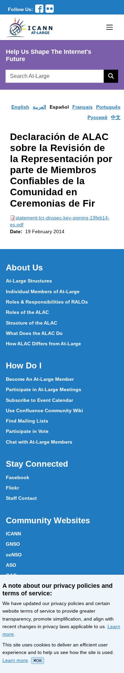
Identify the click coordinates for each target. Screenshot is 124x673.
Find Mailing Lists (27, 421)
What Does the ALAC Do (34, 333)
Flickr (12, 488)
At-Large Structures (29, 281)
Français (82, 107)
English (20, 107)
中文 (116, 117)
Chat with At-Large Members (39, 442)
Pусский (97, 117)
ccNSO (14, 554)
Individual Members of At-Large (43, 291)
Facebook (17, 477)
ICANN (13, 533)
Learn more (15, 660)
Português (108, 107)
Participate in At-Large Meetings (43, 389)
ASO (11, 565)
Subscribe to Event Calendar (39, 400)
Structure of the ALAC (31, 323)
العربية (39, 107)
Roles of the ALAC (27, 312)
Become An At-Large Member (40, 379)
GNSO (13, 544)
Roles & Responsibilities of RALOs (47, 302)
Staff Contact (21, 498)
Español (59, 107)
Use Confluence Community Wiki (44, 410)
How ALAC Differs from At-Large (43, 343)
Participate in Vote (27, 431)
